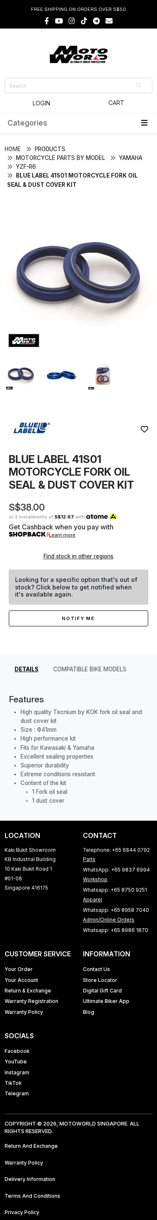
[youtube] (59, 21)
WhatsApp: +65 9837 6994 (116, 870)
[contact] (109, 21)
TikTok (13, 1083)
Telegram (17, 1093)
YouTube (16, 1061)
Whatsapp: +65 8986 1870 (115, 930)
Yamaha (130, 157)
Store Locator (100, 980)
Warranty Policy (24, 1012)
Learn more (62, 535)
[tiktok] (84, 21)
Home (13, 149)
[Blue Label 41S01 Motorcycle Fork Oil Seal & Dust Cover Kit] (79, 347)
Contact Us (96, 969)
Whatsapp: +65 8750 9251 (115, 890)
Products (50, 149)
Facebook (17, 1051)
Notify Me (78, 618)
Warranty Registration (31, 1001)
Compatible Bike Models (89, 669)
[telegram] (96, 21)
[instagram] (72, 21)
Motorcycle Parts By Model (60, 157)
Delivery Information (30, 1179)
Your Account (21, 980)
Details (27, 669)
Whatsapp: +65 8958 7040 (116, 910)
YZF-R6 (26, 166)
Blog (88, 1012)
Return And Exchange (31, 1146)
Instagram (17, 1072)
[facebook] (46, 21)
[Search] (139, 85)
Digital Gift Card (102, 990)
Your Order (19, 969)
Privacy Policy (22, 1212)
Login (41, 103)
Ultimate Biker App (106, 1001)
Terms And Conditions (32, 1196)
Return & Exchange (28, 990)
